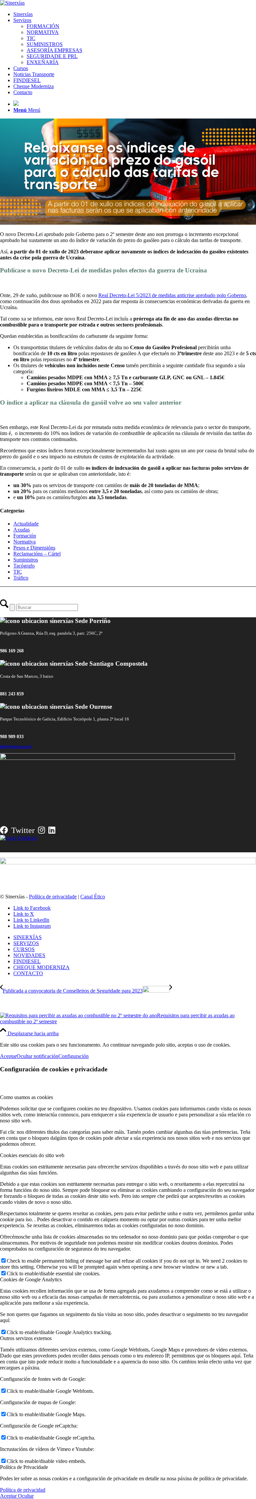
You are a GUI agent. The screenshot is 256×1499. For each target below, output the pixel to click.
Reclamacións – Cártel (37, 554)
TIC (17, 572)
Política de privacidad (22, 1490)
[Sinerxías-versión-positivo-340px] (12, 3)
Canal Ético (92, 896)
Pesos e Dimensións (34, 548)
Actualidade (26, 523)
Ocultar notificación (37, 1056)
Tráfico (20, 578)
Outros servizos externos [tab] (26, 1338)
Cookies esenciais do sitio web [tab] (32, 1155)
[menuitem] (134, 14)
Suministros (25, 560)
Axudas (21, 529)
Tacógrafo (24, 566)
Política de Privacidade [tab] (24, 1467)
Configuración (73, 1056)
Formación (24, 536)
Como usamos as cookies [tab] (26, 1097)
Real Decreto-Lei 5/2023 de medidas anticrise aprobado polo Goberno (172, 295)
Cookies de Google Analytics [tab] (31, 1279)
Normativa (24, 542)
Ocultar (25, 1496)
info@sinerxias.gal (15, 746)
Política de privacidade (53, 896)
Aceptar (8, 1056)
